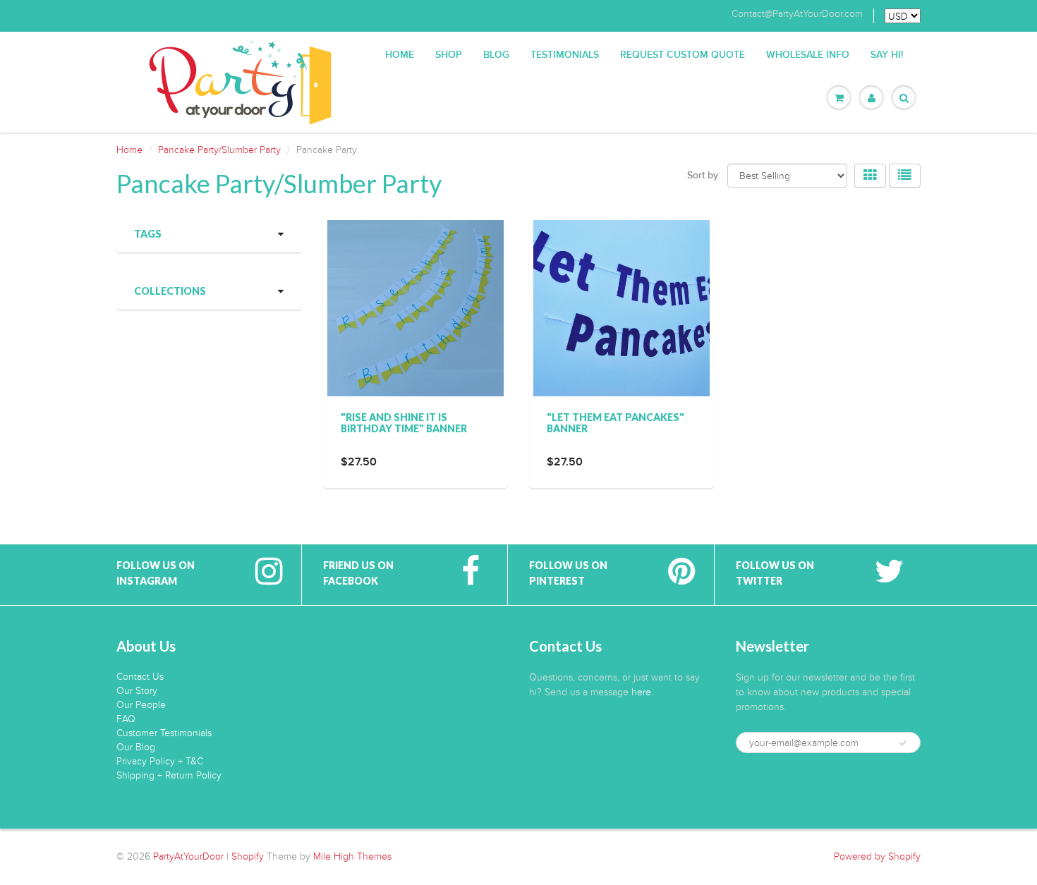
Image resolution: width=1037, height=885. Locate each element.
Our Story (136, 691)
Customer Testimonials (164, 733)
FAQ (125, 719)
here (641, 692)
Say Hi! (887, 55)
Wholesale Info (807, 55)
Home (399, 55)
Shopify (247, 856)
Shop (448, 55)
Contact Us (140, 677)
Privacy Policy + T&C (159, 761)
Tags (148, 234)
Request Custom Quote (682, 55)
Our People (141, 705)
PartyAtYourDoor (188, 856)
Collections (170, 291)
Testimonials (564, 55)
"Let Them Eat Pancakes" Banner (615, 422)
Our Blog (135, 747)
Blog (496, 55)
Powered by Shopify (877, 856)
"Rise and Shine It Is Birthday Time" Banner (404, 422)
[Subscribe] (903, 743)
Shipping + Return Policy (169, 775)
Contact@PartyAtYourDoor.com (797, 14)
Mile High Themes (352, 856)
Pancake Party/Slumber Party (219, 150)
